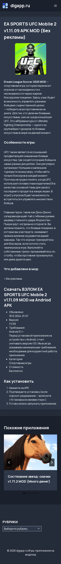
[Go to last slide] (9, 462)
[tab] (24, 493)
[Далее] (51, 462)
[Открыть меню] (55, 5)
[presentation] (30, 452)
